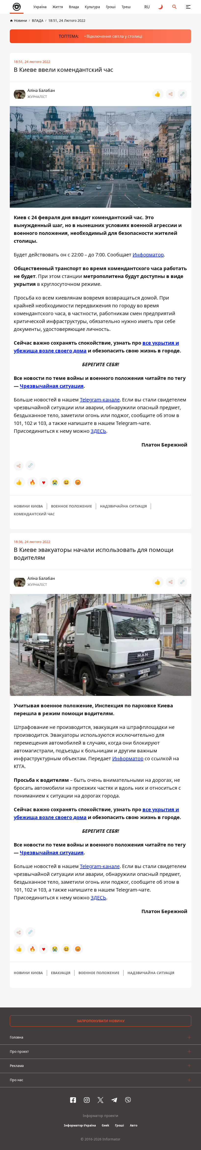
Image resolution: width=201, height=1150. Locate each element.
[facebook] (73, 1100)
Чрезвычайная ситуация (52, 386)
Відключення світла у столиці (114, 36)
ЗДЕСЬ (98, 431)
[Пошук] (174, 7)
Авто (133, 1125)
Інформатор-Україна (80, 1125)
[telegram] (114, 1100)
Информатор (148, 254)
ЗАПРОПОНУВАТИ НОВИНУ (101, 1020)
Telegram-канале (100, 399)
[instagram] (87, 1100)
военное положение (71, 506)
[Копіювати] (182, 94)
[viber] (128, 1100)
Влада (74, 6)
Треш (126, 6)
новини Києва (28, 506)
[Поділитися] (171, 94)
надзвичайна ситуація (123, 506)
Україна (40, 6)
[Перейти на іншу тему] (161, 7)
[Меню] (188, 7)
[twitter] (100, 1100)
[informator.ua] (17, 7)
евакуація (60, 972)
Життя (57, 6)
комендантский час (34, 514)
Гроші (111, 6)
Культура (92, 6)
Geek (105, 1125)
